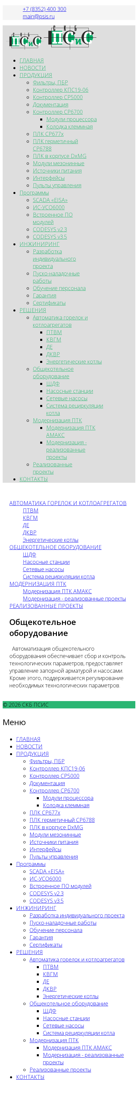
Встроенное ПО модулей (53, 218)
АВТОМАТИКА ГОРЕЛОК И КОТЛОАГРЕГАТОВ (68, 503)
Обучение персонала (59, 288)
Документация (50, 104)
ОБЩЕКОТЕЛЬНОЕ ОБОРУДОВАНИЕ (55, 547)
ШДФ (53, 383)
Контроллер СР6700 (58, 112)
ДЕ (49, 347)
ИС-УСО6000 (49, 207)
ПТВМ (54, 332)
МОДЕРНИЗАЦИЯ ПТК (37, 584)
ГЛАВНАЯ (31, 60)
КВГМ (53, 339)
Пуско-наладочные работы (62, 922)
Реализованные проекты (52, 468)
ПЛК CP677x (48, 134)
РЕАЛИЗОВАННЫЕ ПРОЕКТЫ (46, 606)
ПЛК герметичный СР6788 (62, 820)
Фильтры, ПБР (50, 82)
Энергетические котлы (74, 361)
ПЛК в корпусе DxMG (59, 156)
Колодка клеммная (69, 126)
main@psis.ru (39, 16)
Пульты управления (57, 185)
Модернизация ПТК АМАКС (57, 591)
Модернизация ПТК (57, 420)
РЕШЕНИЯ (32, 310)
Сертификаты (49, 302)
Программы (34, 192)
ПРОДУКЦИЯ (35, 75)
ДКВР (53, 354)
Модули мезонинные (58, 163)
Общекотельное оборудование (53, 372)
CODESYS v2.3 (50, 229)
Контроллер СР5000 (58, 97)
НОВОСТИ (32, 67)
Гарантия (44, 295)
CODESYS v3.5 (50, 236)
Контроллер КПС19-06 (60, 89)
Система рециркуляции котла (59, 576)
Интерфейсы (49, 178)
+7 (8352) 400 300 (44, 9)
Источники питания (57, 170)
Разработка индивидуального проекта (54, 259)
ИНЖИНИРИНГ (39, 244)
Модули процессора (71, 119)
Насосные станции (69, 391)
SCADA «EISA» (50, 200)
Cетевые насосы (43, 569)
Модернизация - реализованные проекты (66, 450)
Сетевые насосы (66, 398)
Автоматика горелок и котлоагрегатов (60, 321)
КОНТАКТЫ (33, 479)
